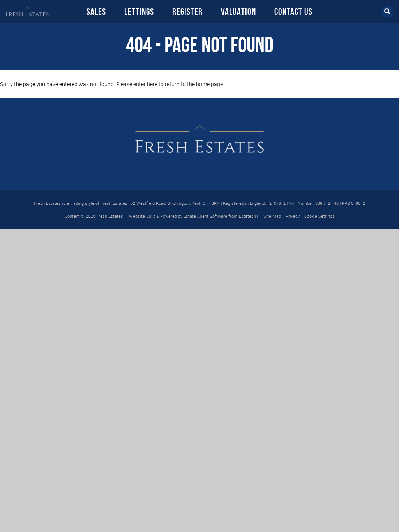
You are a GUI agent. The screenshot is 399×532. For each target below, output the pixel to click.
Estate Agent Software (205, 216)
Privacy (293, 216)
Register (187, 12)
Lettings (139, 12)
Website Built (142, 216)
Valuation (238, 12)
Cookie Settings (319, 216)
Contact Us (293, 12)
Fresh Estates (109, 216)
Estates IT (249, 216)
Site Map (272, 216)
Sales (96, 12)
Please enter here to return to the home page (169, 84)
